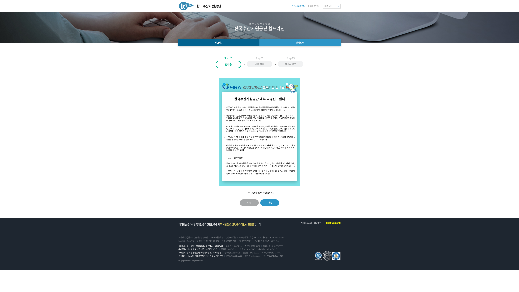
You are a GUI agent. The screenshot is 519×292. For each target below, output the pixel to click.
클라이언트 (314, 5)
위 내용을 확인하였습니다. (261, 193)
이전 (249, 202)
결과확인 (300, 42)
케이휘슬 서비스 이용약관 (311, 223)
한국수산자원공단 (208, 6)
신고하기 (218, 42)
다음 (270, 202)
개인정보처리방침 (333, 223)
